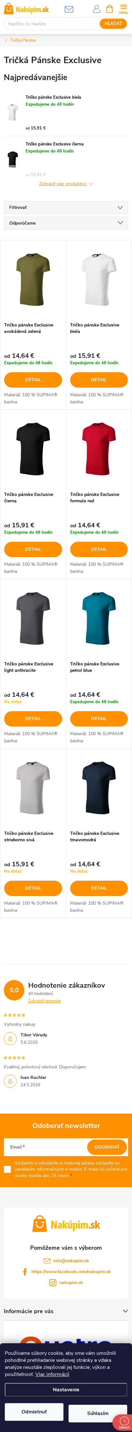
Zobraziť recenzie (44, 1001)
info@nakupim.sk (71, 1261)
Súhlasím (98, 1413)
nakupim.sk (71, 1283)
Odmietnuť (34, 1411)
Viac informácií (52, 1374)
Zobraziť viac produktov (63, 184)
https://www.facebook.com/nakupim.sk (71, 1272)
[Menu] (123, 8)
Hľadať (113, 24)
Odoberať (107, 1147)
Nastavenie (66, 1389)
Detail (33, 380)
